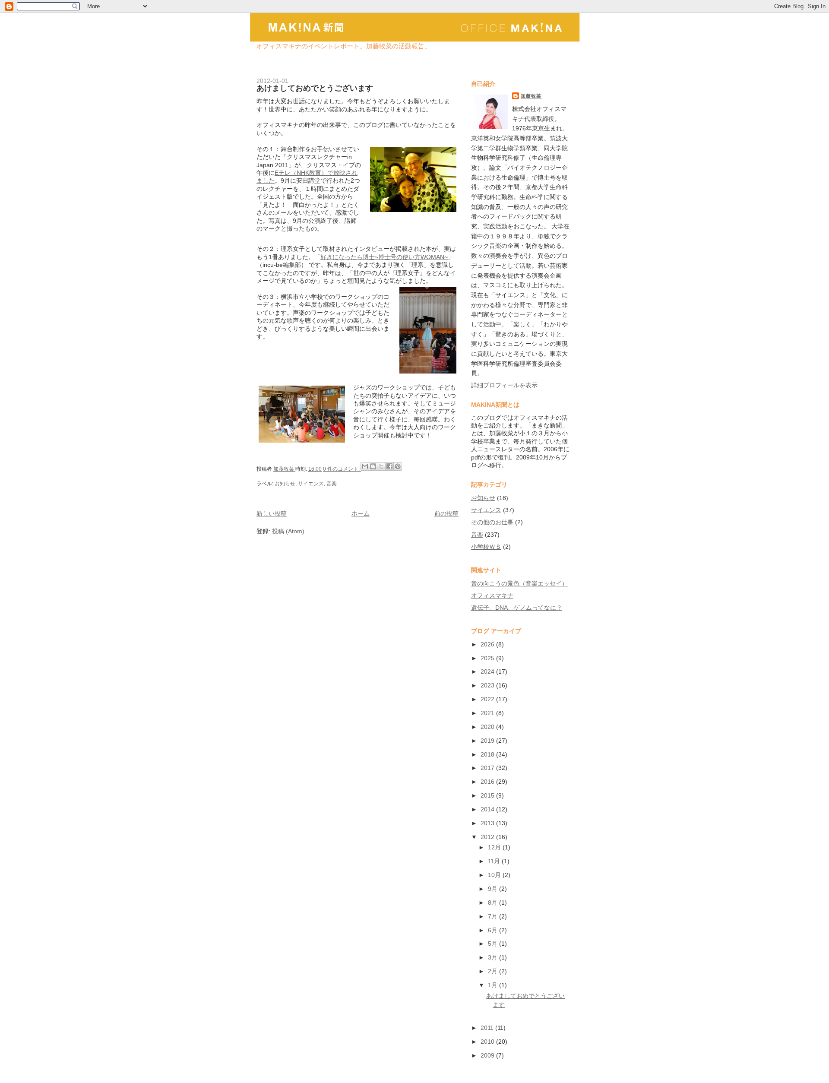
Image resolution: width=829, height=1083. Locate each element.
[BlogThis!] (373, 466)
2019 (488, 740)
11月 (495, 861)
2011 (488, 1027)
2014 (488, 809)
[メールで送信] (365, 466)
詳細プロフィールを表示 (504, 385)
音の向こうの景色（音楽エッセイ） (519, 583)
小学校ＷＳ (486, 546)
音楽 (331, 484)
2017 (488, 767)
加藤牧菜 (531, 95)
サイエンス (311, 484)
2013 (488, 823)
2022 (488, 699)
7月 (493, 916)
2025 (488, 658)
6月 (493, 930)
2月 (493, 971)
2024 (488, 671)
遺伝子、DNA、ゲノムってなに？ (516, 607)
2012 (488, 836)
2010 (488, 1041)
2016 (488, 781)
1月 (493, 985)
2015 (488, 795)
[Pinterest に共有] (397, 466)
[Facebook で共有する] (389, 466)
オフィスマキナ (492, 595)
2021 (488, 712)
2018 (488, 754)
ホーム (360, 513)
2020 (488, 726)
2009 (488, 1055)
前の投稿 (446, 513)
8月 (493, 902)
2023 (488, 685)
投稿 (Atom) (288, 531)
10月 (495, 874)
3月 (493, 957)
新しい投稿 (271, 513)
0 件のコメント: (342, 469)
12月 (495, 847)
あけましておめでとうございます (314, 88)
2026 (488, 644)
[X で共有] (381, 466)
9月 (493, 888)
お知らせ (285, 484)
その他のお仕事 (492, 522)
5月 (493, 943)
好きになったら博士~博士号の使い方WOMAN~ (384, 256)
